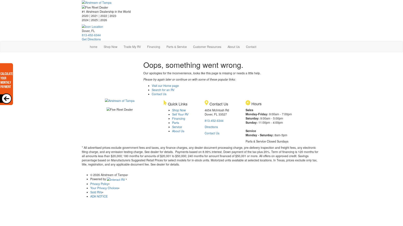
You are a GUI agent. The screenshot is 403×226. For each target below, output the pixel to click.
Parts (175, 123)
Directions (211, 127)
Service (177, 127)
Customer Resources (207, 47)
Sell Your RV (180, 114)
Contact (251, 47)
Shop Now (110, 47)
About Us (234, 47)
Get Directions (91, 39)
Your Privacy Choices (104, 188)
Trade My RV (132, 47)
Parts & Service (176, 47)
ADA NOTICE (99, 196)
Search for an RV (163, 90)
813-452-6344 (91, 35)
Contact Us (159, 94)
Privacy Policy (99, 184)
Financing (153, 47)
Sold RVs (96, 192)
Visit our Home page (165, 85)
